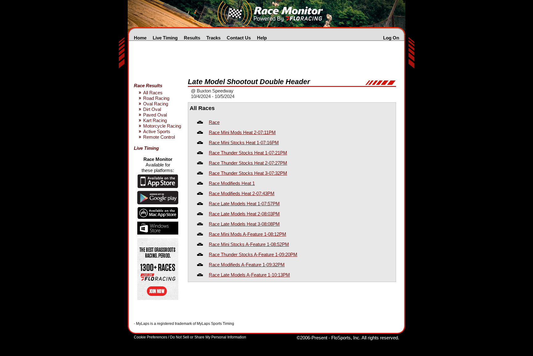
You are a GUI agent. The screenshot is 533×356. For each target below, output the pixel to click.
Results (192, 37)
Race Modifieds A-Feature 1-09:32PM (247, 264)
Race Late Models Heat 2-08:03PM (244, 213)
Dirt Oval (152, 109)
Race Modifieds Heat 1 (232, 183)
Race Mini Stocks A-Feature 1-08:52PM (249, 244)
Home (140, 37)
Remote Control (159, 137)
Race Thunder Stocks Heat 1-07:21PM (248, 152)
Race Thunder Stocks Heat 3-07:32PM (248, 173)
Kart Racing (155, 120)
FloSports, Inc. (346, 337)
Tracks (213, 37)
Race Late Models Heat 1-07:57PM (244, 203)
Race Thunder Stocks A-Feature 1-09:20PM (253, 254)
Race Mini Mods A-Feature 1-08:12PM (247, 234)
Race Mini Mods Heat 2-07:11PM (242, 132)
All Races (153, 92)
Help (262, 37)
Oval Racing (155, 103)
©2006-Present (312, 337)
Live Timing (165, 37)
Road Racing (156, 98)
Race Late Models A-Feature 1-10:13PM (249, 274)
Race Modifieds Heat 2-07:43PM (242, 193)
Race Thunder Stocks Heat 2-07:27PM (248, 163)
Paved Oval (155, 114)
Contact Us (239, 37)
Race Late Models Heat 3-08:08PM (244, 224)
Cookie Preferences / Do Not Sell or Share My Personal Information (190, 337)
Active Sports (156, 131)
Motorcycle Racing (162, 126)
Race (214, 122)
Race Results (148, 85)
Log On (391, 37)
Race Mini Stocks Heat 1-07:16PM (244, 142)
